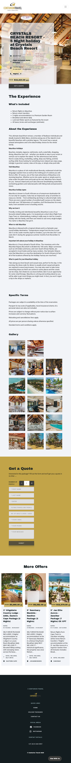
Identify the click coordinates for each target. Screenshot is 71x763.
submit (21, 543)
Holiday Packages (35, 712)
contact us (35, 716)
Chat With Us (55, 758)
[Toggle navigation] (65, 7)
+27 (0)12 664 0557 (35, 744)
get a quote (19, 86)
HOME (35, 707)
